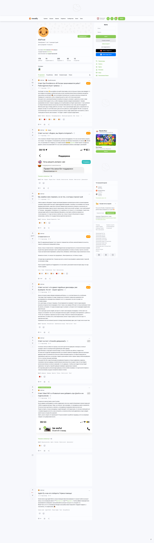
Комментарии (63, 75)
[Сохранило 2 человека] (44, 124)
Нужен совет (41, 510)
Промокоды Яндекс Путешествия (103, 241)
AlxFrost (42, 80)
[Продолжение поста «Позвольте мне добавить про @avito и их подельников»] (50, 396)
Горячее (45, 18)
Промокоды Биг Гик (100, 233)
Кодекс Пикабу (99, 226)
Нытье (77, 115)
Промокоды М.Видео (100, 236)
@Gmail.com (59, 500)
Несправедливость (56, 115)
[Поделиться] (49, 124)
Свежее (57, 18)
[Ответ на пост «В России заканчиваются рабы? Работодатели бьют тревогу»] (61, 86)
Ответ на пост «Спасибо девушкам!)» (52, 341)
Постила (98, 247)
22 (89, 236)
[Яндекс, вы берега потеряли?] (74, 133)
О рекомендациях (110, 226)
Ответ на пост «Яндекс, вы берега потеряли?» (55, 133)
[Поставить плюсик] (32, 79)
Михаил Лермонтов (51, 219)
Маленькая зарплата (67, 115)
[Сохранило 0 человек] (44, 188)
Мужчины (48, 115)
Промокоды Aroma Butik (101, 239)
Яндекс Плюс (52, 179)
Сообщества (70, 18)
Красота (54, 373)
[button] (53, 60)
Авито (52, 442)
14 (89, 287)
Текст (58, 219)
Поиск (70, 75)
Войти (121, 18)
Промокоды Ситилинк (101, 244)
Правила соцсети (110, 225)
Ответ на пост (77, 179)
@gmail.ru (69, 500)
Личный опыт (50, 323)
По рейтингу (49, 75)
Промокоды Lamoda (100, 235)
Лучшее (51, 18)
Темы (81, 18)
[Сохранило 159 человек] (46, 279)
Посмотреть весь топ (101, 198)
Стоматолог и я (44, 237)
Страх (42, 270)
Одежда (49, 373)
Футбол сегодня (99, 249)
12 (89, 133)
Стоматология (48, 270)
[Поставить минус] (32, 85)
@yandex (72, 142)
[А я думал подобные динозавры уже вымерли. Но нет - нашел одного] (65, 290)
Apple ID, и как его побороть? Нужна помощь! (55, 493)
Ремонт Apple (55, 510)
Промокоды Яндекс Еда (101, 243)
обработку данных (106, 218)
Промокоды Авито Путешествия (103, 246)
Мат (74, 115)
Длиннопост (85, 179)
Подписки (63, 18)
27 (89, 83)
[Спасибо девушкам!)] (67, 341)
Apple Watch (48, 510)
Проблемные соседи (60, 323)
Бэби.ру (97, 251)
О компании (109, 228)
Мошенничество (45, 442)
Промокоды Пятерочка (101, 238)
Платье (58, 373)
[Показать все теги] (81, 116)
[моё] (56, 75)
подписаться (110, 213)
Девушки (43, 373)
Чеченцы (43, 219)
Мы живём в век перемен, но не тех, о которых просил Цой (60, 197)
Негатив (71, 179)
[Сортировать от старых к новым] (89, 75)
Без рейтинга (66, 510)
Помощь (98, 225)
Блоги (76, 18)
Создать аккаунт (106, 40)
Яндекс (46, 179)
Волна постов (64, 179)
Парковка (43, 323)
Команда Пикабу (100, 228)
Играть (106, 151)
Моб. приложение (100, 229)
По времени (41, 75)
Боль (39, 270)
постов (49, 51)
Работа (43, 115)
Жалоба (58, 179)
